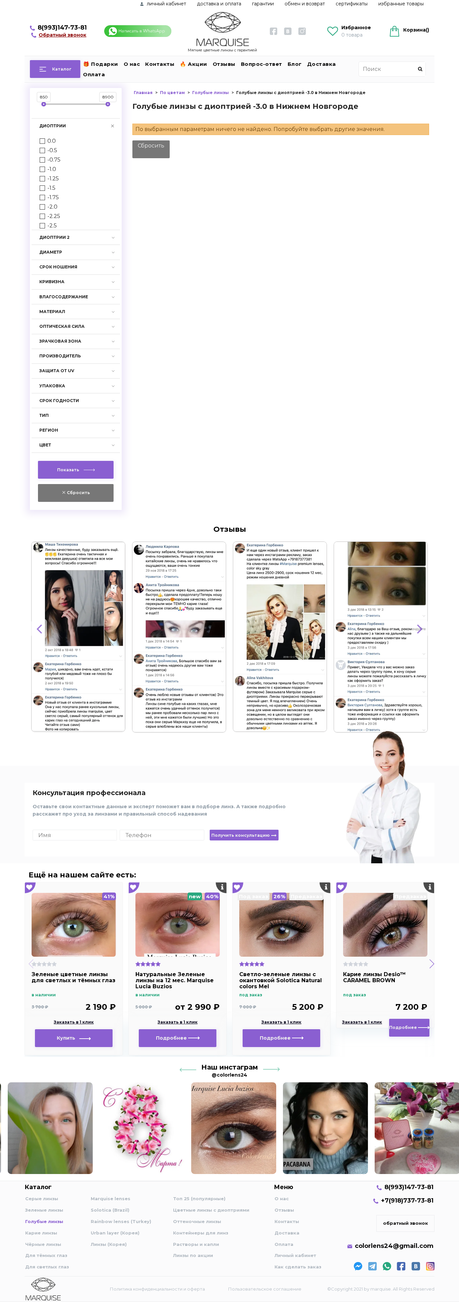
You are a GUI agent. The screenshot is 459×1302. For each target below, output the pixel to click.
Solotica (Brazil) (110, 1210)
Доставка (321, 64)
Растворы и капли (196, 1244)
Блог (295, 64)
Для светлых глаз (47, 1266)
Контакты (159, 64)
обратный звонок (405, 1223)
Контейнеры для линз (200, 1232)
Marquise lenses (110, 1198)
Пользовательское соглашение (264, 1289)
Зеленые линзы (44, 1210)
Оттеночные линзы (197, 1221)
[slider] (43, 104)
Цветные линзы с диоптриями (211, 1210)
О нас (132, 64)
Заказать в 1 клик (74, 1022)
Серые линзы (41, 1198)
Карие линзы (41, 1232)
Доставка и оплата (219, 4)
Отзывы (224, 64)
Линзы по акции (193, 1255)
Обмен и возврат (305, 4)
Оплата (94, 74)
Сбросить (151, 145)
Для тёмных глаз (46, 1255)
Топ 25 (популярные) (199, 1198)
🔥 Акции (193, 64)
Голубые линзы (44, 1221)
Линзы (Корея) (109, 1244)
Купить (68, 1038)
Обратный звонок (62, 35)
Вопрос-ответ (261, 64)
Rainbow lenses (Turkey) (121, 1221)
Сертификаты (352, 4)
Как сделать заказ (298, 1266)
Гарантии (263, 4)
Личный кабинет (295, 1255)
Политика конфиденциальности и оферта (157, 1289)
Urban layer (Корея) (115, 1232)
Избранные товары (401, 4)
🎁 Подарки (100, 64)
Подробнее (172, 1038)
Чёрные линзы (43, 1244)
